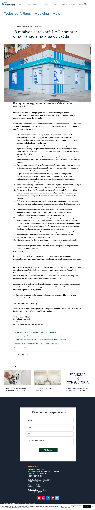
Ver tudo (88, 367)
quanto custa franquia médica (50, 343)
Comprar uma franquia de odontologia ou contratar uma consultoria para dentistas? (77, 389)
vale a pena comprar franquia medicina (26, 343)
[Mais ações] (81, 26)
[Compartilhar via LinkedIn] (23, 354)
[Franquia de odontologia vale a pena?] (47, 377)
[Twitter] (57, 498)
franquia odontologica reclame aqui (25, 339)
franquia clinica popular (21, 332)
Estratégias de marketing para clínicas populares (16, 389)
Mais (56, 13)
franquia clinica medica (56, 336)
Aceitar (87, 507)
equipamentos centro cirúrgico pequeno (43, 332)
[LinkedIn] (48, 498)
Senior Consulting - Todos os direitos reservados (19, 503)
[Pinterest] (52, 498)
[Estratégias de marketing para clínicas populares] (17, 377)
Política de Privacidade (22, 508)
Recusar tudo (77, 507)
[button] (89, 13)
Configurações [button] (65, 507)
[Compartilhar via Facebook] (14, 354)
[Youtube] (39, 498)
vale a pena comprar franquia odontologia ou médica (30, 336)
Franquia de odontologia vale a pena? (46, 389)
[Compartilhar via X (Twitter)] (18, 354)
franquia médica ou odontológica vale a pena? (53, 339)
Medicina (42, 13)
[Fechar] (93, 507)
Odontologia (17, 348)
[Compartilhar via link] (28, 354)
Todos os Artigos (17, 13)
